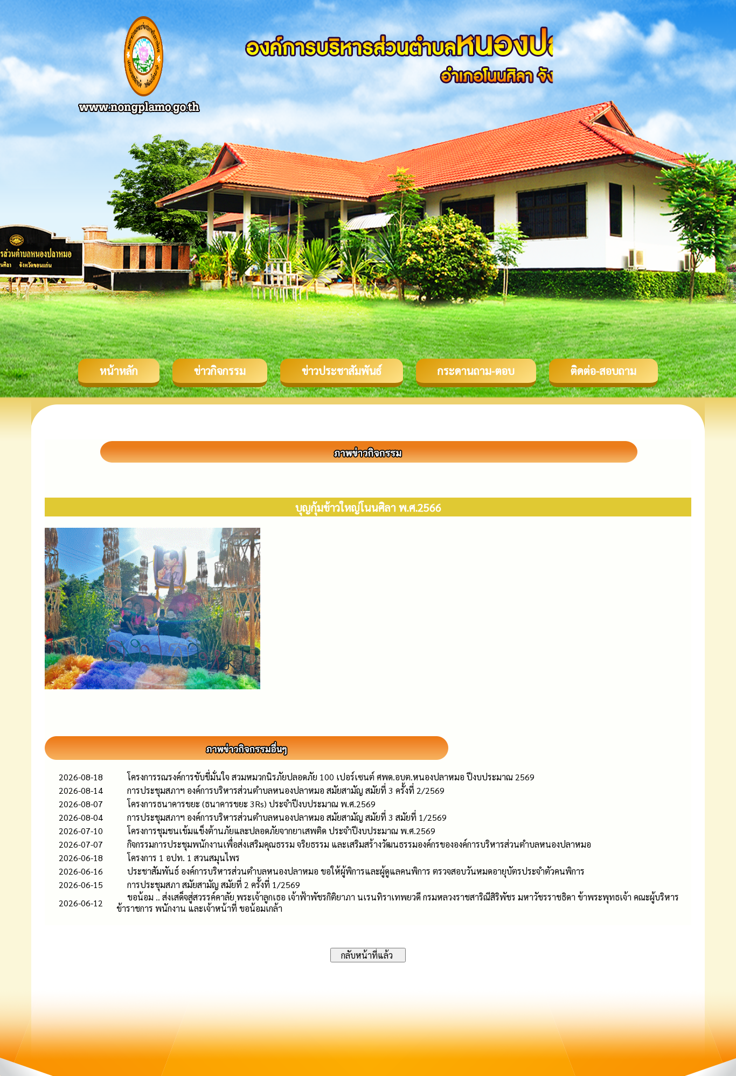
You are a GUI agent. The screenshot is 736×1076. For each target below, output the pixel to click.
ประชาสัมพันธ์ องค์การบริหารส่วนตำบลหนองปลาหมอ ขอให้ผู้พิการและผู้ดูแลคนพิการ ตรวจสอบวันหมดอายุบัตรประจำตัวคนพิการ (356, 871)
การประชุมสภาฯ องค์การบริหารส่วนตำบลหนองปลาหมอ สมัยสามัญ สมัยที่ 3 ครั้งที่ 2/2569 (286, 790)
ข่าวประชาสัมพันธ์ (341, 371)
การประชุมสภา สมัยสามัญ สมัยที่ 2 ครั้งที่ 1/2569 (213, 884)
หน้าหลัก (119, 371)
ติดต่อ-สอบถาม (603, 371)
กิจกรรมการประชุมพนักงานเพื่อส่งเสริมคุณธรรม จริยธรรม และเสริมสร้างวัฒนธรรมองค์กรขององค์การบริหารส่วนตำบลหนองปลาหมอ (359, 844)
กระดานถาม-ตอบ (476, 371)
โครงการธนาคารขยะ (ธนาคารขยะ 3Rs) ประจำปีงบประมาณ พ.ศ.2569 (251, 803)
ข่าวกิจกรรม (220, 371)
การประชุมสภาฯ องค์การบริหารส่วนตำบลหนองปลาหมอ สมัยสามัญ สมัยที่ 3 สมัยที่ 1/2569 (287, 817)
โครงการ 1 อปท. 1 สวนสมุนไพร (183, 857)
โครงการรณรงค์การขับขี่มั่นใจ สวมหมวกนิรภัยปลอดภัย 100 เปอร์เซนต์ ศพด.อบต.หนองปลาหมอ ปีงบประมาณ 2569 (330, 776)
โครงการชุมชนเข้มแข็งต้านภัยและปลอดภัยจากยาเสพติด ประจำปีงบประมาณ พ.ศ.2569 (281, 830)
